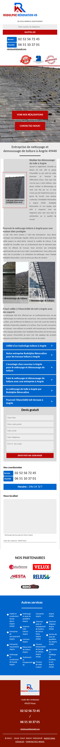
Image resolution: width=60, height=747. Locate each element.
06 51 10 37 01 (29, 45)
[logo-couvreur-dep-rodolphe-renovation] (20, 9)
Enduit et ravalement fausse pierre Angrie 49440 (13, 620)
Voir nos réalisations (30, 114)
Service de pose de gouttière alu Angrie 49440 (53, 639)
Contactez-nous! (30, 126)
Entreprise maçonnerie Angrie (13, 646)
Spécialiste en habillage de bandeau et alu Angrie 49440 (53, 658)
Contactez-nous (35, 742)
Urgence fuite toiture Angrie (26, 630)
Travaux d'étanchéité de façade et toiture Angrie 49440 (40, 650)
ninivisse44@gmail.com (16, 49)
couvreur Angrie (26, 640)
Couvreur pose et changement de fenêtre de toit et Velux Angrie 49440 (40, 630)
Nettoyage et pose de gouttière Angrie (27, 617)
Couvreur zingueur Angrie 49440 (52, 625)
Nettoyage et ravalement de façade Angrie (13, 660)
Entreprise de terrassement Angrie (13, 635)
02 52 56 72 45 (29, 39)
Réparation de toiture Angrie (27, 649)
